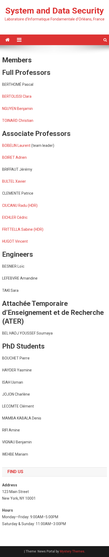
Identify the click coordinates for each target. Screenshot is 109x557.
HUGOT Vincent (15, 241)
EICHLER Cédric (15, 217)
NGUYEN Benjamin (17, 108)
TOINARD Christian (17, 120)
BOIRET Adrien (14, 157)
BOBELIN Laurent (16, 145)
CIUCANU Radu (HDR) (20, 205)
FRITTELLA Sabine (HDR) (22, 229)
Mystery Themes (72, 551)
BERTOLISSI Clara (16, 96)
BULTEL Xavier (14, 181)
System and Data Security (54, 11)
